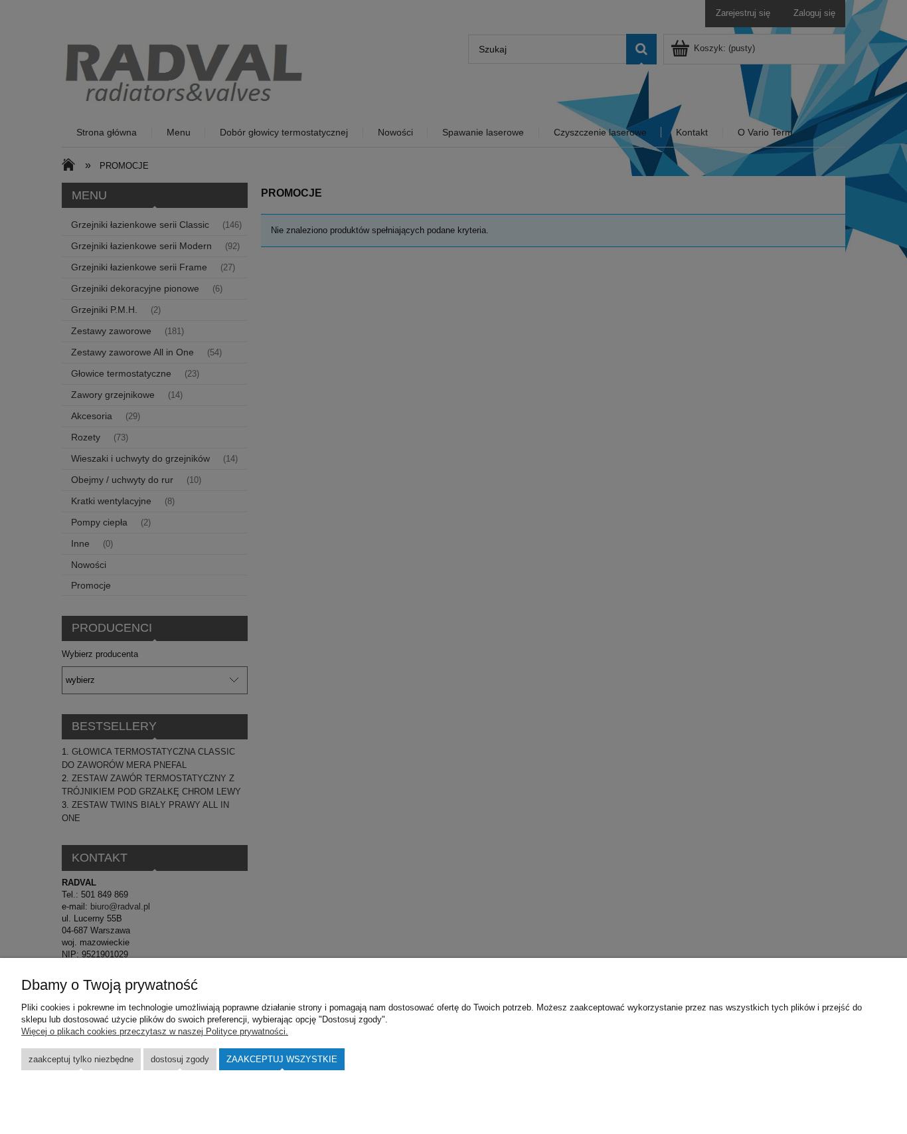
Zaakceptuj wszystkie (281, 1059)
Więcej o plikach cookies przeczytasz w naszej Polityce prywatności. (154, 1031)
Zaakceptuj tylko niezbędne (81, 1059)
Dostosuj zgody (180, 1059)
